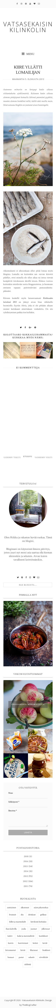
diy (22, 914)
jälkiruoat (46, 928)
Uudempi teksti (12, 457)
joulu (23, 928)
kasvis (10, 943)
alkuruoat (25, 907)
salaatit (31, 957)
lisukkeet (46, 950)
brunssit (12, 914)
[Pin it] (35, 327)
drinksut (31, 914)
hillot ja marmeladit (17, 921)
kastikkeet (43, 936)
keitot (35, 943)
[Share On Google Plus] (30, 327)
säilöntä (27, 964)
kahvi (10, 936)
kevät (45, 943)
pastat (21, 957)
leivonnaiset (10, 950)
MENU (30, 54)
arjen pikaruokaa (41, 907)
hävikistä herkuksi (38, 921)
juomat (34, 928)
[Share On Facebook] (25, 327)
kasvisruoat (23, 943)
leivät (23, 950)
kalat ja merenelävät (25, 936)
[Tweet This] (21, 327)
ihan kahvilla (11, 928)
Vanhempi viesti (43, 457)
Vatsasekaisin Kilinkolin (33, 1000)
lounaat (11, 957)
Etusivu (27, 456)
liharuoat (34, 950)
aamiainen (11, 907)
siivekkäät (43, 957)
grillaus (43, 914)
